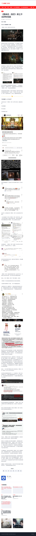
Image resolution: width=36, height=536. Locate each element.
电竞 (8, 7)
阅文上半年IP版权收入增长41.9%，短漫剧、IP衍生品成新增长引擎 (6, 497)
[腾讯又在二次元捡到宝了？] (18, 523)
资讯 (1, 509)
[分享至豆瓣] (13, 471)
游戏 (5, 7)
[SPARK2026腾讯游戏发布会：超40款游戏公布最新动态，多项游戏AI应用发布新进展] (6, 504)
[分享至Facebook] (16, 471)
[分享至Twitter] (18, 471)
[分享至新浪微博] (8, 471)
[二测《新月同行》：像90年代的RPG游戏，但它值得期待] (6, 523)
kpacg (4, 19)
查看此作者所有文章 (9, 477)
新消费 (11, 7)
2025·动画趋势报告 (17, 7)
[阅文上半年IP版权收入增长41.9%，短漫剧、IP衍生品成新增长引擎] (6, 490)
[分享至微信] (6, 471)
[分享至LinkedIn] (21, 471)
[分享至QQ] (3, 471)
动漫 (2, 7)
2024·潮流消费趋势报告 (24, 7)
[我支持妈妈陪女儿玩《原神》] (18, 490)
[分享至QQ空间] (11, 471)
